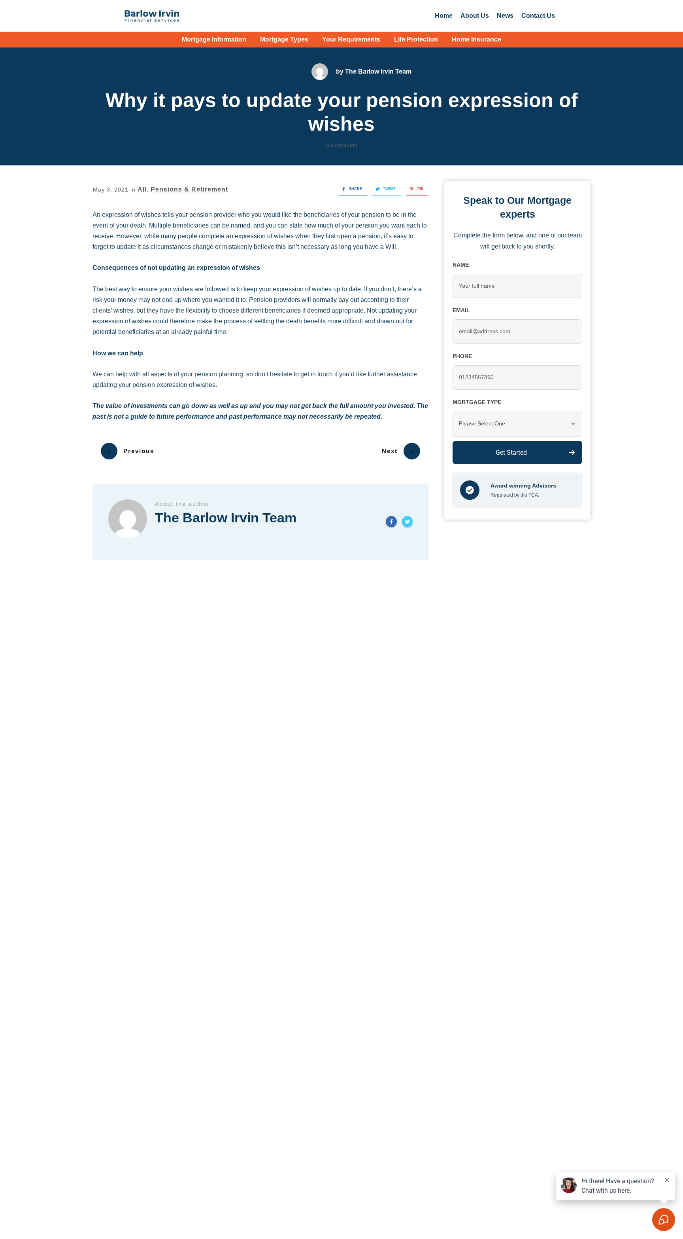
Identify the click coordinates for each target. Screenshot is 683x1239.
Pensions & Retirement (189, 189)
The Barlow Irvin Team (378, 71)
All (142, 189)
